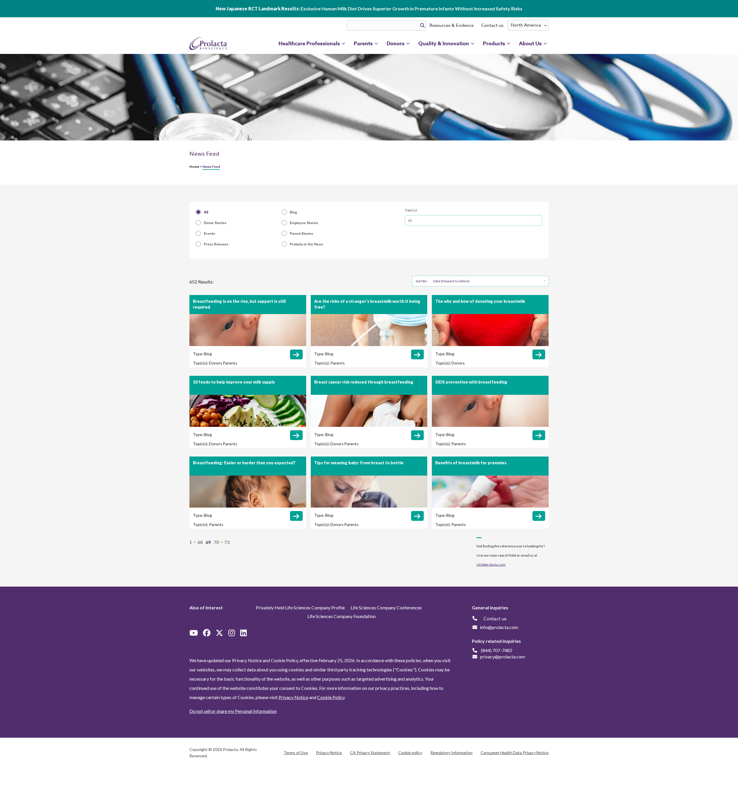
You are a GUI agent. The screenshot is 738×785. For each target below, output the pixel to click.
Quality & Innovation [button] (443, 43)
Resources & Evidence (452, 25)
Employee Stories (304, 222)
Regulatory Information (451, 752)
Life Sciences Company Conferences (386, 607)
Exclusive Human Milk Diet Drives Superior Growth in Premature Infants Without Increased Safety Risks (369, 8)
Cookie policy (410, 752)
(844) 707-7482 (496, 650)
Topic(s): (411, 210)
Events (209, 233)
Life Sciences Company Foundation (341, 616)
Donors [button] (395, 43)
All (206, 212)
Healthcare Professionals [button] (309, 43)
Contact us (492, 25)
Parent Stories (301, 233)
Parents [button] (363, 43)
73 (226, 542)
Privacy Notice (293, 697)
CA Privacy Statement (370, 752)
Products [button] (494, 43)
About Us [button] (530, 43)
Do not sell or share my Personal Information (233, 711)
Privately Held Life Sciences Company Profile (300, 607)
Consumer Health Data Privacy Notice (515, 752)
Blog (293, 212)
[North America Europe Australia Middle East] (528, 25)
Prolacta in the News (306, 244)
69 (208, 542)
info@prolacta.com (491, 564)
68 (200, 542)
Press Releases (216, 244)
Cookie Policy (330, 697)
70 (216, 542)
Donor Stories (215, 222)
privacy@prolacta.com (502, 656)
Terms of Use (296, 752)
